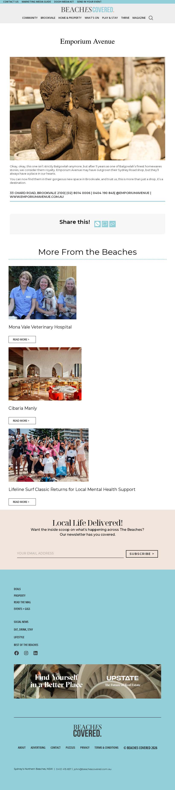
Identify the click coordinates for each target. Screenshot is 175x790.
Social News (21, 622)
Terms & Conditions (106, 747)
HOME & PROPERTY (70, 18)
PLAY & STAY (110, 18)
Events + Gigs (22, 609)
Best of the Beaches (26, 645)
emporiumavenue (134, 193)
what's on (92, 18)
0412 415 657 (63, 769)
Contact (56, 747)
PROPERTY (19, 595)
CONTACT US (11, 1)
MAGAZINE (139, 18)
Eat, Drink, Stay (23, 629)
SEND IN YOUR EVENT (89, 1)
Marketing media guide (36, 1)
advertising (38, 747)
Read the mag (22, 602)
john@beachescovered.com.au (92, 769)
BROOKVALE (48, 18)
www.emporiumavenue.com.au (37, 197)
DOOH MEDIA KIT (64, 1)
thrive (125, 18)
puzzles (70, 747)
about (22, 747)
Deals (17, 589)
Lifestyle (19, 637)
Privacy (84, 747)
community (30, 18)
